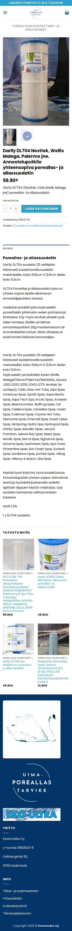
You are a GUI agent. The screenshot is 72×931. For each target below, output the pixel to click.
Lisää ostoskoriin (41, 209)
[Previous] (9, 82)
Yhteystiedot (12, 898)
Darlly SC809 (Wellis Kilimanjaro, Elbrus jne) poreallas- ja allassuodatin (52, 582)
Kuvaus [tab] (8, 248)
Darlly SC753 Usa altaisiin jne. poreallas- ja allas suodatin (17, 665)
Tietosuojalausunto (17, 913)
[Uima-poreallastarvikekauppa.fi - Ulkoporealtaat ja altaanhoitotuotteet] (36, 12)
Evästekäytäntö (15, 906)
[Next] (63, 82)
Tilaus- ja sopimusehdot (21, 891)
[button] (5, 12)
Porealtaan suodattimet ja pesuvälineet (36, 28)
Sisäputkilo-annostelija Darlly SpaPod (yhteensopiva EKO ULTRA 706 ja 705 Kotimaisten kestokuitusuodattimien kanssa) (53, 672)
